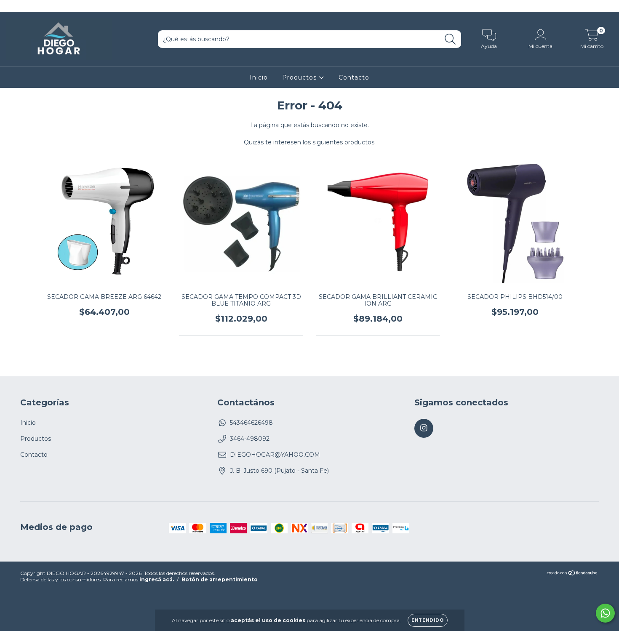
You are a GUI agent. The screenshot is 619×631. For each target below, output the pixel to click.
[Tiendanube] (572, 574)
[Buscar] (450, 39)
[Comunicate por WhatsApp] (605, 613)
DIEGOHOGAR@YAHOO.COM (275, 454)
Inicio (259, 77)
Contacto (354, 77)
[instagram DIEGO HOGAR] (11, 6)
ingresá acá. (156, 579)
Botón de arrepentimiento (219, 579)
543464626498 (251, 422)
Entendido (427, 620)
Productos (300, 77)
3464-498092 (249, 438)
